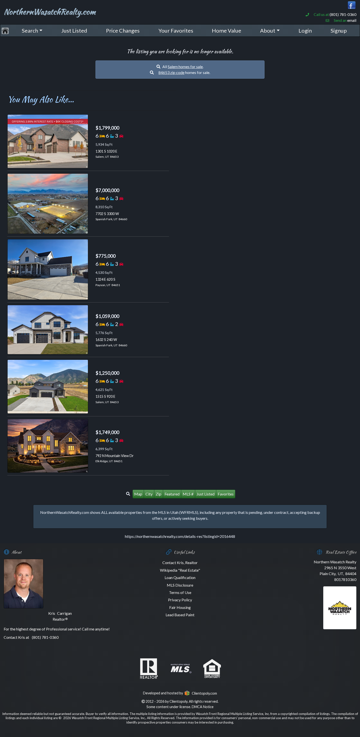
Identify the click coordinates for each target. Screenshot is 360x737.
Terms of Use (180, 592)
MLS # (188, 494)
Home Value (226, 30)
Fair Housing (180, 607)
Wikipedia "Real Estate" (180, 570)
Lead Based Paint (180, 614)
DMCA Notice (203, 707)
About (267, 30)
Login (305, 30)
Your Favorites (175, 30)
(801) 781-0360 (343, 14)
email (351, 20)
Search (30, 30)
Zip (158, 494)
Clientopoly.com (203, 693)
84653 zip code (171, 72)
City (149, 494)
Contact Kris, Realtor (180, 562)
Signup (339, 30)
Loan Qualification (180, 577)
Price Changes (123, 30)
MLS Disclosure (180, 585)
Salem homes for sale (185, 66)
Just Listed (74, 30)
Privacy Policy (180, 599)
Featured (172, 494)
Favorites (226, 494)
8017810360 (345, 579)
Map (138, 494)
